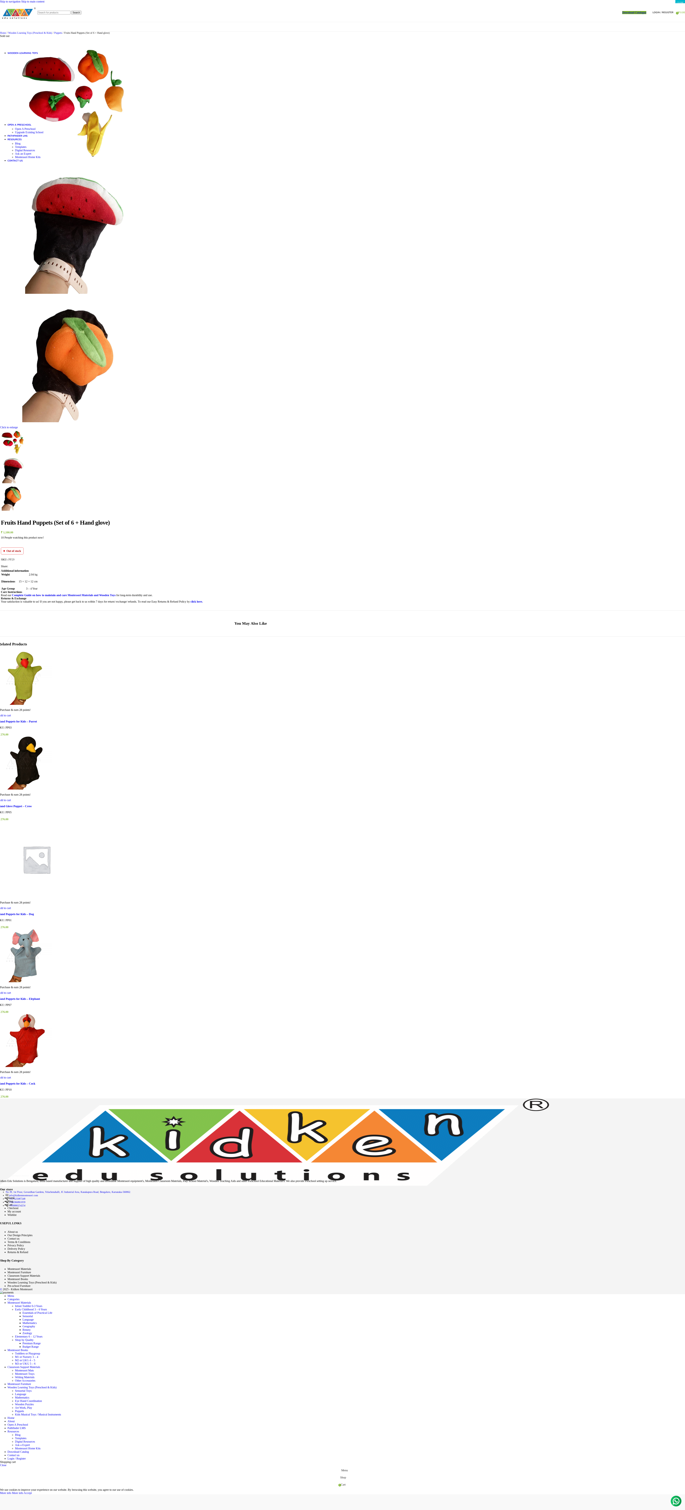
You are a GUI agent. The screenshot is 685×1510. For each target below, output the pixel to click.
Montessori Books (17, 1279)
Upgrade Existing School (29, 132)
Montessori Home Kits (27, 157)
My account (14, 1211)
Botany (26, 1329)
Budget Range (30, 1346)
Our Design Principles (19, 1235)
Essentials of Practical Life (37, 1312)
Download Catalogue (634, 12)
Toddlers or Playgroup (27, 1353)
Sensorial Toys (23, 1390)
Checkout (12, 1208)
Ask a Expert (22, 1444)
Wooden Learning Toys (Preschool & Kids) (32, 1282)
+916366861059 (17, 1202)
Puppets (19, 1411)
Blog (18, 143)
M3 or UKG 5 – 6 (25, 1363)
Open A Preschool (25, 128)
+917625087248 (17, 1198)
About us (12, 1231)
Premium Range (31, 1343)
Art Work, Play (23, 1407)
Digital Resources (25, 150)
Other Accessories (25, 1380)
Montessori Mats (24, 1370)
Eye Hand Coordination (28, 1400)
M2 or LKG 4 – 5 (25, 1360)
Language (28, 1319)
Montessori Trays (24, 1373)
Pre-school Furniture (19, 1285)
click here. (197, 601)
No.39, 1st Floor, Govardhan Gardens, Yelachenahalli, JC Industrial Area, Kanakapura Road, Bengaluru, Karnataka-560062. (68, 1192)
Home (10, 1197)
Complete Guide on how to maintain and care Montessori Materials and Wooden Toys (64, 595)
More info (11, 1492)
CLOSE (680, 2)
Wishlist (11, 1214)
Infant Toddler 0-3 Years (28, 1306)
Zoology (27, 1333)
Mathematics (29, 1322)
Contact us (13, 1238)
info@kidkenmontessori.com (23, 1195)
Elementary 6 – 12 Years (28, 1336)
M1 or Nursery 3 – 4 (26, 1356)
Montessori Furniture (19, 1272)
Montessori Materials (19, 1268)
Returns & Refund (17, 1252)
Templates (20, 146)
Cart (9, 1204)
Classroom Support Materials (23, 1275)
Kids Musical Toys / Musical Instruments (38, 1414)
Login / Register (16, 1458)
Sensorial (27, 1316)
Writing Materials (24, 1377)
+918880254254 (17, 1205)
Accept (28, 1492)
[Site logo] (18, 22)
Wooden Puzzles (24, 1404)
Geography (28, 1326)
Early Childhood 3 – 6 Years (31, 1309)
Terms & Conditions (18, 1241)
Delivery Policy (16, 1248)
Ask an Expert (23, 153)
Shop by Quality (24, 1339)
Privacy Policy (15, 1245)
